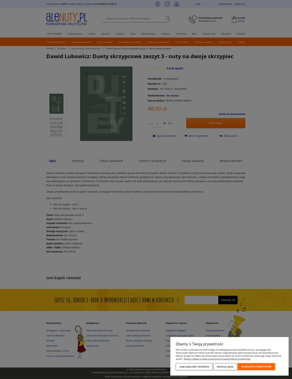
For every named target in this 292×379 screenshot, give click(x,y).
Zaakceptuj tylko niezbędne (194, 366)
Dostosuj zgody (225, 366)
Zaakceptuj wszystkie (256, 366)
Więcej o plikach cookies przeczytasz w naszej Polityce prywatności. (217, 358)
